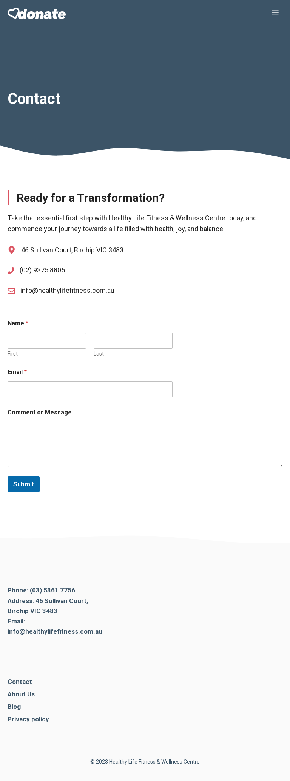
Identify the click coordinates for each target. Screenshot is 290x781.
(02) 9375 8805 (42, 270)
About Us (21, 694)
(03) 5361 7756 (52, 590)
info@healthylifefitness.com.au (67, 290)
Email (17, 372)
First (13, 354)
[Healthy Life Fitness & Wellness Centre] (37, 13)
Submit (23, 484)
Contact (20, 681)
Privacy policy (28, 719)
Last (99, 354)
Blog (14, 706)
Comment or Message (40, 412)
